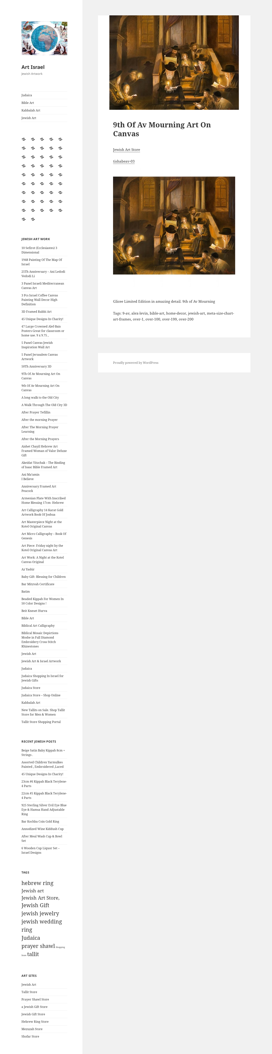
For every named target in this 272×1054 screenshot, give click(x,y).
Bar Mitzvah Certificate (37, 584)
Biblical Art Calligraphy (38, 626)
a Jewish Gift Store (34, 1007)
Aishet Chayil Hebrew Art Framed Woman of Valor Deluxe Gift (44, 450)
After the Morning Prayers (40, 439)
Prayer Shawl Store (35, 999)
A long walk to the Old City (40, 397)
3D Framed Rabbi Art (36, 312)
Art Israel (33, 67)
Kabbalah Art (30, 110)
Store (23, 955)
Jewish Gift (35, 905)
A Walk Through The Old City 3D (44, 405)
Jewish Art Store (126, 149)
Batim (25, 591)
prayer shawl (38, 946)
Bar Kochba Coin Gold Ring (40, 821)
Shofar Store (30, 1036)
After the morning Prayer (39, 420)
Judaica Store (30, 688)
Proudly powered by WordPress (135, 363)
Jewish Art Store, (40, 897)
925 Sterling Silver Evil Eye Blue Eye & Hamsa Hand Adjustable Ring (44, 809)
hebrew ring (37, 883)
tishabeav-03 (124, 161)
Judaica (26, 95)
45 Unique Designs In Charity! (42, 319)
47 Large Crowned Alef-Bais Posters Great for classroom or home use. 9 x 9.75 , (42, 330)
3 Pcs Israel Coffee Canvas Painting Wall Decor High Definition (39, 299)
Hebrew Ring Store (35, 1022)
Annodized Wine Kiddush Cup (42, 829)
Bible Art (27, 103)
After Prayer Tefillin (35, 412)
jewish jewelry (40, 913)
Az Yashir (28, 569)
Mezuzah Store (32, 1029)
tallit (33, 954)
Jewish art (32, 890)
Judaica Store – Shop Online (41, 695)
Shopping (60, 947)
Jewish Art (28, 118)
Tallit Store (29, 992)
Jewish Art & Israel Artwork (41, 661)
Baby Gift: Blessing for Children (43, 577)
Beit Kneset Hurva (34, 611)
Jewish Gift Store (33, 1014)
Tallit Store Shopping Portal (41, 722)
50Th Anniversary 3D (36, 366)
